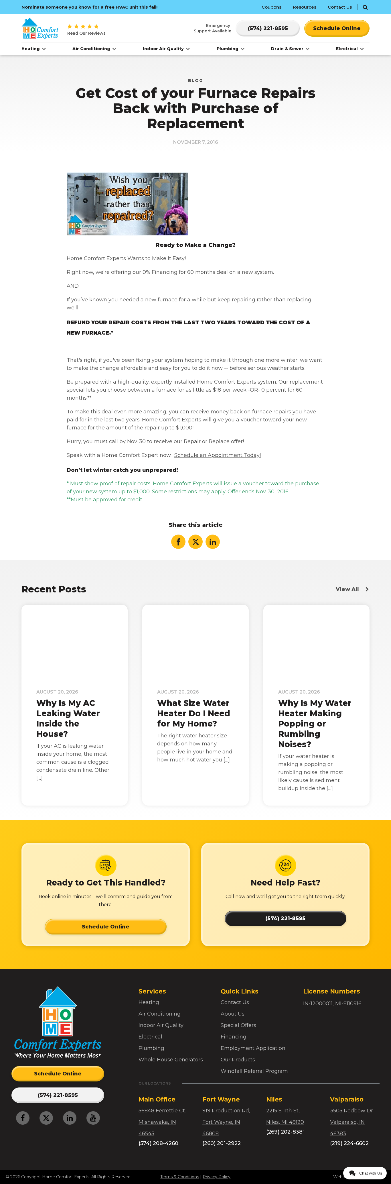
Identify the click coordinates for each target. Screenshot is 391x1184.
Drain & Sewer (288, 48)
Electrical (347, 48)
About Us (232, 1014)
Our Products (238, 1060)
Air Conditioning (91, 48)
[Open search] (365, 7)
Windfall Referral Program (254, 1071)
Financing (233, 1037)
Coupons (271, 7)
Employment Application (253, 1048)
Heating (31, 48)
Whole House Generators (171, 1060)
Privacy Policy (216, 1176)
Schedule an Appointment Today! (217, 455)
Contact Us (340, 7)
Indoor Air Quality (164, 48)
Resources (304, 7)
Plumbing (228, 48)
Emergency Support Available (212, 28)
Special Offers (238, 1025)
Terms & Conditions (179, 1176)
